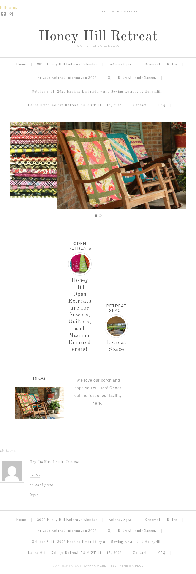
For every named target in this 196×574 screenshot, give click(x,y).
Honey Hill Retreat (98, 37)
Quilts (35, 475)
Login (34, 495)
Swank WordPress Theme (106, 565)
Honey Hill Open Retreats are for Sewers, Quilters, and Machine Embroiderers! (79, 315)
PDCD (139, 565)
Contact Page (41, 485)
